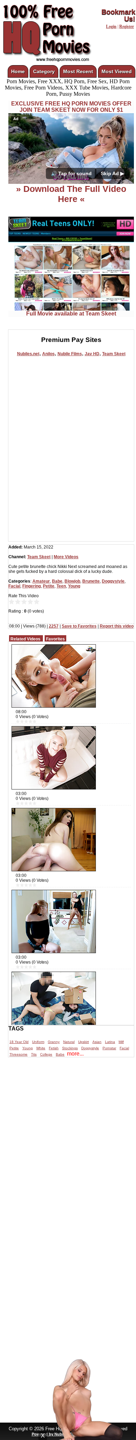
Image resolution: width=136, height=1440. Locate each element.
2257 (54, 626)
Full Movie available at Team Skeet (71, 314)
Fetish (54, 1048)
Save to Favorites (79, 626)
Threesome (18, 1054)
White (40, 1048)
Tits (34, 1054)
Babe (57, 581)
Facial (14, 586)
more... (75, 1054)
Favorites (55, 639)
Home (18, 71)
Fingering (31, 586)
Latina (110, 1042)
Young (74, 586)
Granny (54, 1042)
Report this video (117, 626)
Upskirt (83, 1042)
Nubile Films (70, 353)
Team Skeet (114, 353)
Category (44, 71)
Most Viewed (116, 71)
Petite (48, 586)
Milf (121, 1042)
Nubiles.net (28, 353)
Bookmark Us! (118, 15)
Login (111, 26)
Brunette (91, 581)
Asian (96, 1042)
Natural (69, 1042)
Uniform (38, 1042)
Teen (61, 586)
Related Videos (25, 639)
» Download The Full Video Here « (71, 194)
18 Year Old (19, 1042)
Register (126, 26)
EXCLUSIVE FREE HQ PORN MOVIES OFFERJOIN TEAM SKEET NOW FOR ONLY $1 (71, 107)
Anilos (48, 353)
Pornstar (109, 1048)
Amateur (41, 581)
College (46, 1054)
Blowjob (72, 581)
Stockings (70, 1048)
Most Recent (78, 71)
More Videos (66, 556)
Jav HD (92, 353)
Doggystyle (113, 581)
